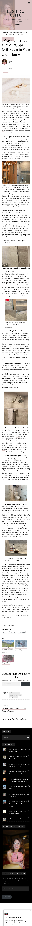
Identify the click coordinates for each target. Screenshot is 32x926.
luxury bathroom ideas (15, 695)
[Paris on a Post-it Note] (6, 915)
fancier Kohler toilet (16, 445)
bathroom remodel (14, 692)
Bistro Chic (16, 13)
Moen (18, 436)
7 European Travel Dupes (16, 819)
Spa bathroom (13, 697)
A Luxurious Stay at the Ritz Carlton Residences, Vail (7, 649)
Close (30, 910)
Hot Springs (20, 575)
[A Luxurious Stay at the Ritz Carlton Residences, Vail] (8, 643)
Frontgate (7, 519)
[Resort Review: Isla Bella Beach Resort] (21, 643)
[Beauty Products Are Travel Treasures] (8, 658)
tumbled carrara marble (9, 291)
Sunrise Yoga (6, 573)
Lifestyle (6, 71)
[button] (16, 89)
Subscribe (26, 684)
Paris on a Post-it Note (13, 917)
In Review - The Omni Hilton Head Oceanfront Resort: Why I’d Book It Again (19, 804)
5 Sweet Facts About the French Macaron (15, 719)
